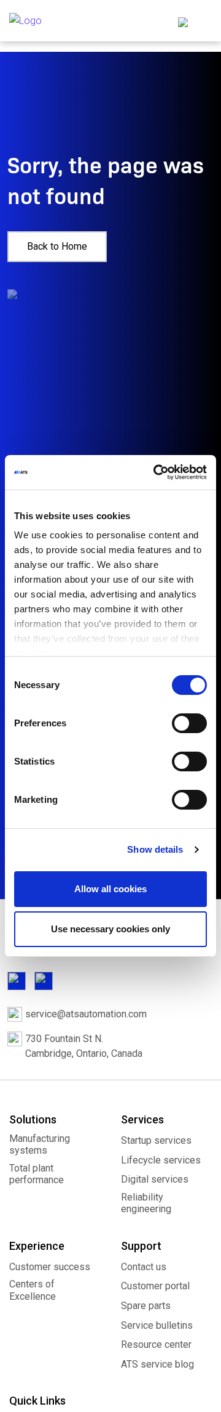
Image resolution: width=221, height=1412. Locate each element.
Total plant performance (36, 1174)
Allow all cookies (110, 889)
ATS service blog (157, 1364)
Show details (155, 849)
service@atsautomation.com (86, 1014)
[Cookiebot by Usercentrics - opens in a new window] (156, 472)
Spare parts (146, 1305)
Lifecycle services (161, 1160)
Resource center (156, 1344)
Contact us (143, 1267)
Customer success (49, 1267)
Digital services (154, 1179)
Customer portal (155, 1286)
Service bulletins (157, 1325)
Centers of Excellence (32, 1290)
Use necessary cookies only (110, 929)
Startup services (156, 1140)
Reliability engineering (146, 1203)
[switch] (189, 723)
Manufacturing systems (39, 1144)
